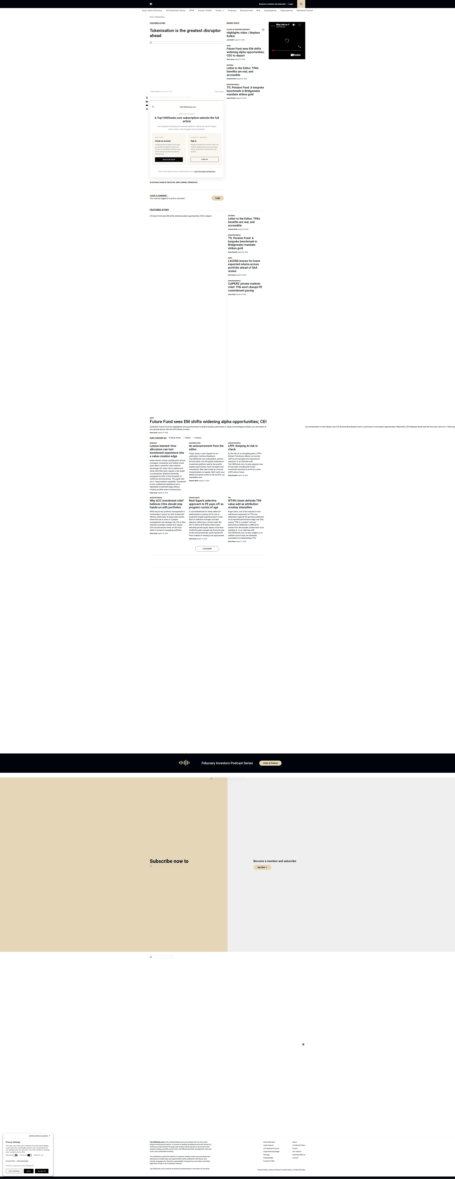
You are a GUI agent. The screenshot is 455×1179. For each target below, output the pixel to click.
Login (291, 4)
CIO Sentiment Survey (175, 10)
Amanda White (231, 79)
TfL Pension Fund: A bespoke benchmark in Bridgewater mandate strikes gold (245, 91)
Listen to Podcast (270, 763)
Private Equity (194, 497)
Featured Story (157, 23)
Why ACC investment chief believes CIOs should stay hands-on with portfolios (167, 504)
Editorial (230, 65)
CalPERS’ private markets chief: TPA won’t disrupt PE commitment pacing (245, 287)
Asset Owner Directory (152, 10)
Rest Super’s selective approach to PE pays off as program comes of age (206, 504)
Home (152, 17)
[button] (301, 4)
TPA (229, 497)
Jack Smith (230, 40)
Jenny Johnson (181, 182)
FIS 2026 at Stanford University (238, 29)
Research (153, 443)
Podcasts (232, 10)
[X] (147, 97)
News (229, 45)
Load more (207, 549)
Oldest (187, 438)
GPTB (191, 10)
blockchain (154, 182)
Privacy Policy (262, 1170)
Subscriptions (286, 10)
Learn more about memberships (204, 171)
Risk (258, 10)
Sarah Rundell (231, 98)
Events (219, 10)
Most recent (175, 438)
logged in (164, 198)
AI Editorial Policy (299, 1170)
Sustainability (270, 10)
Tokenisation (192, 182)
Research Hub (246, 10)
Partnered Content (305, 10)
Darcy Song (230, 59)
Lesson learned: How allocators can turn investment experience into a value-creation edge (167, 451)
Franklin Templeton (167, 182)
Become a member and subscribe (272, 4)
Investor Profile (205, 10)
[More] (147, 109)
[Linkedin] (147, 101)
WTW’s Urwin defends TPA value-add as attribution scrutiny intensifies (244, 504)
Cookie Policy (286, 1170)
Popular (197, 438)
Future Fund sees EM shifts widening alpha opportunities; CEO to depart (245, 52)
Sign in (204, 159)
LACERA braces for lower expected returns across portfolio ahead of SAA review (244, 266)
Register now (169, 159)
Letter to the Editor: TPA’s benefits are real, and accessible (243, 71)
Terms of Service (275, 1170)
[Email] (147, 105)
